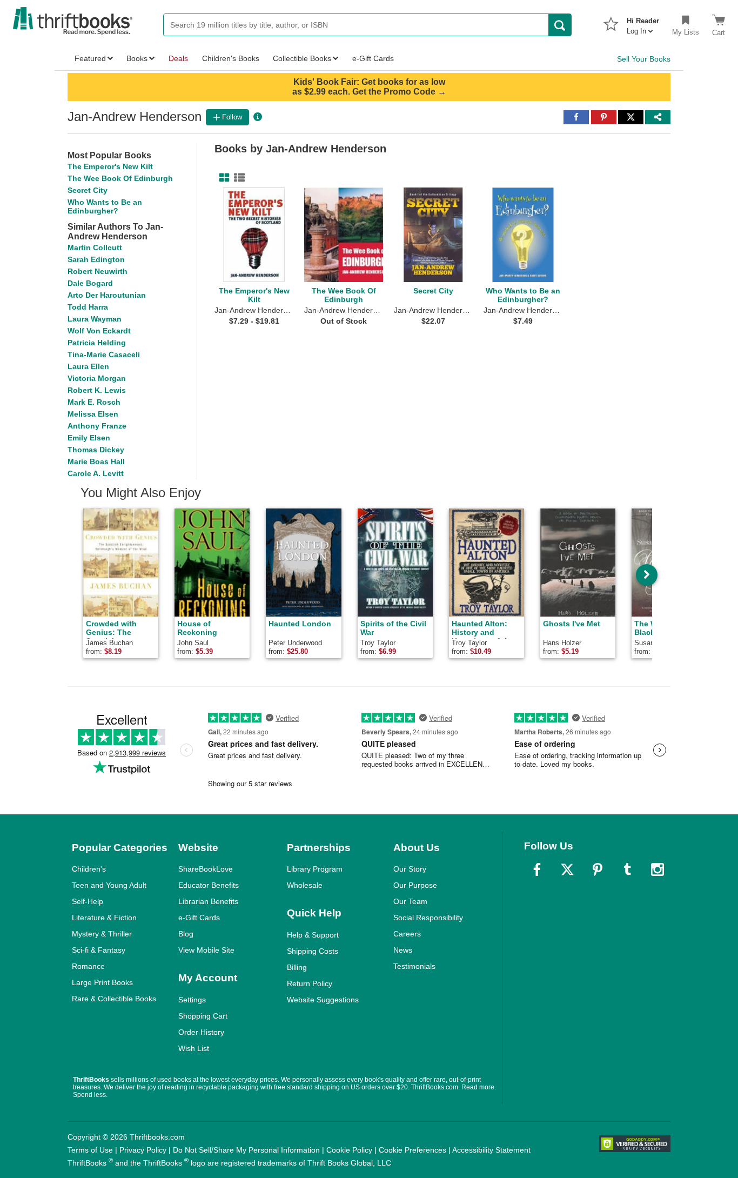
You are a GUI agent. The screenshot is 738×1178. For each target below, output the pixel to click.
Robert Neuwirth (98, 271)
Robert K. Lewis (97, 390)
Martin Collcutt (95, 247)
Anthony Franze (97, 425)
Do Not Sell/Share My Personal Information (246, 1150)
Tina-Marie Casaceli (104, 354)
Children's (89, 869)
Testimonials (414, 966)
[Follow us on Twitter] (567, 869)
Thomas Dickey (96, 449)
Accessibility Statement (491, 1150)
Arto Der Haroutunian (107, 295)
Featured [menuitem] (90, 58)
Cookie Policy (349, 1150)
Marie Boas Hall (96, 461)
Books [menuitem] (136, 58)
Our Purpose (415, 885)
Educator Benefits (208, 885)
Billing (297, 967)
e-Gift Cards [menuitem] (373, 58)
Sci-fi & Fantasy (98, 950)
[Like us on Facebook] (537, 869)
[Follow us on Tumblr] (627, 869)
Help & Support (313, 935)
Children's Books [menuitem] (230, 58)
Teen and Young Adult (109, 885)
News (402, 950)
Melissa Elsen (93, 414)
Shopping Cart (202, 1016)
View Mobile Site (206, 950)
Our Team (410, 901)
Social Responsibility (428, 917)
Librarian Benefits (208, 901)
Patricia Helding (97, 342)
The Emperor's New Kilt (110, 166)
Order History (201, 1032)
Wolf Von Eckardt (99, 330)
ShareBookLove (205, 869)
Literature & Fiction (104, 917)
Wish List (193, 1048)
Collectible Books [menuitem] (302, 58)
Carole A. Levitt (96, 473)
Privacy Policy (142, 1150)
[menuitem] (643, 22)
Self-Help (87, 901)
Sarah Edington (96, 259)
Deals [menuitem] (178, 58)
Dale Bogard (90, 283)
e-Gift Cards (199, 917)
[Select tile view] (237, 178)
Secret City (88, 190)
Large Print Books (102, 982)
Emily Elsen (89, 437)
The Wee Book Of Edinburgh (120, 178)
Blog (185, 933)
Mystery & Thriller (102, 933)
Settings (192, 999)
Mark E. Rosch (94, 402)
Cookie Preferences (412, 1150)
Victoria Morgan (97, 378)
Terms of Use (90, 1150)
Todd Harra (88, 307)
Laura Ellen (88, 366)
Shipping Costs (312, 951)
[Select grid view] (222, 178)
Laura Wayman (95, 318)
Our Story (409, 869)
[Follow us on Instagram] (657, 869)
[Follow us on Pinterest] (597, 869)
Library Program (315, 869)
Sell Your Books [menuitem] (643, 59)
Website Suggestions (323, 999)
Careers (407, 933)
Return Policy (309, 983)
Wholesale (305, 885)
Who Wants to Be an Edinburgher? (105, 206)
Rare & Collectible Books (114, 998)
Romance (88, 966)
